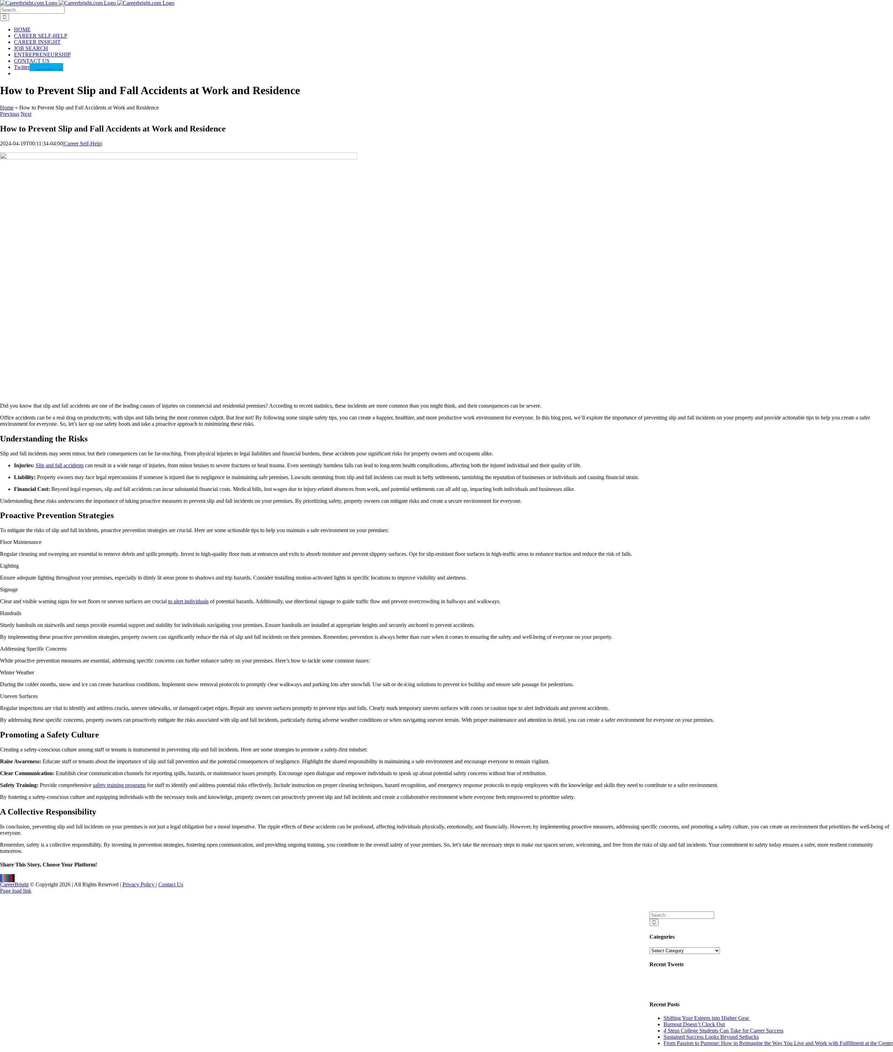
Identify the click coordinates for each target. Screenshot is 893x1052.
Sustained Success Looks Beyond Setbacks (711, 1037)
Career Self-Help (82, 143)
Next (26, 114)
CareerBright (14, 884)
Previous (9, 114)
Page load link (15, 891)
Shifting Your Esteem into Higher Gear (706, 1018)
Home (7, 108)
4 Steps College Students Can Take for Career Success (723, 1031)
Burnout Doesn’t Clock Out (694, 1024)
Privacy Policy (139, 884)
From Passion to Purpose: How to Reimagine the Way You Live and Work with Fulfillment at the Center (778, 1043)
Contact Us (170, 884)
